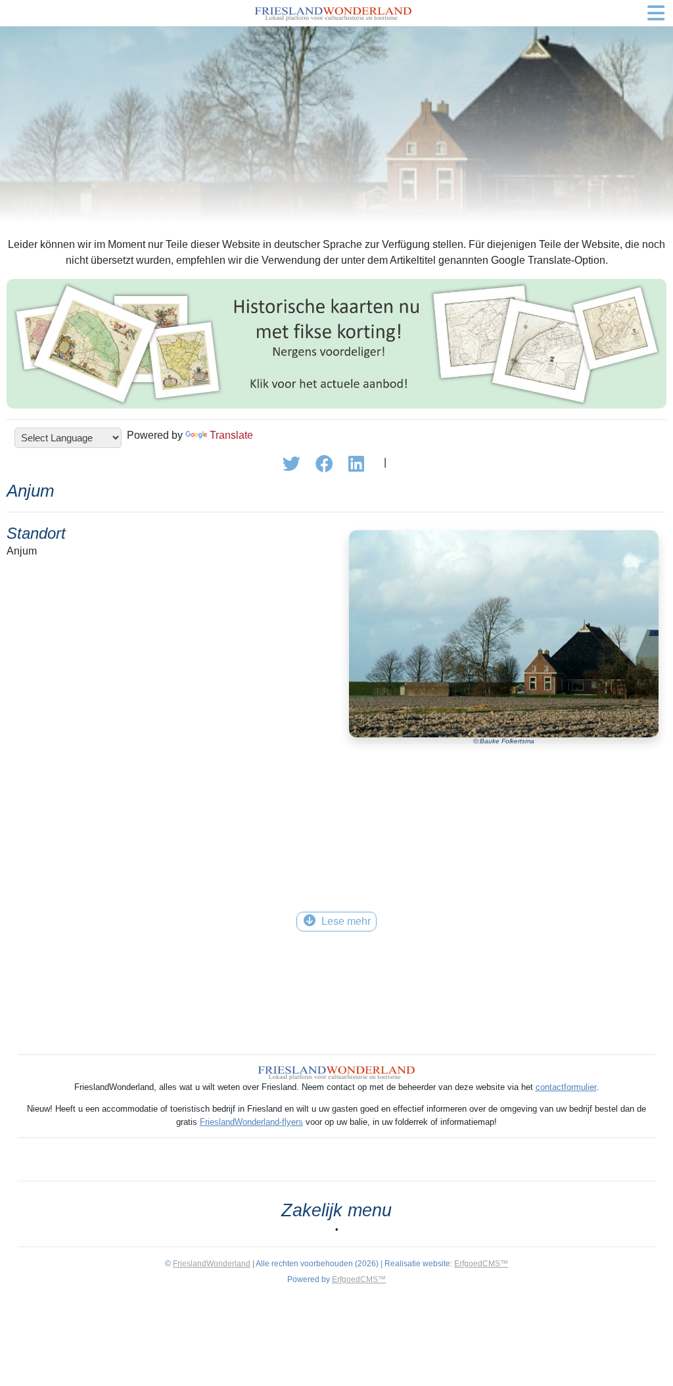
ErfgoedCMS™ (481, 1263)
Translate (231, 435)
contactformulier (566, 1087)
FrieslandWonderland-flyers (251, 1122)
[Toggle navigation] (656, 13)
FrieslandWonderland (211, 1263)
